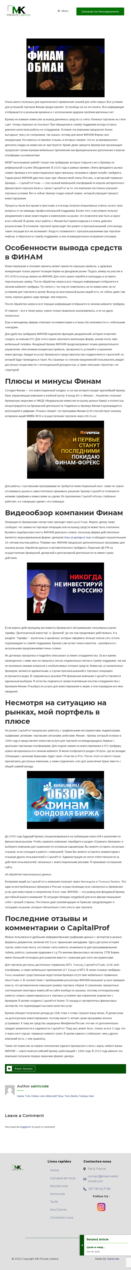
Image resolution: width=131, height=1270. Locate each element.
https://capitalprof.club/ (78, 537)
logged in (25, 1126)
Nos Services (59, 1186)
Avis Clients (58, 1209)
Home (54, 1170)
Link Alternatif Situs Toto (55, 1096)
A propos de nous (62, 1178)
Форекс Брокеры (23, 1068)
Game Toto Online (28, 1096)
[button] (100, 11)
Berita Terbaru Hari (82, 1096)
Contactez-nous (61, 1217)
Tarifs (54, 1201)
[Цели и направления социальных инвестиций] (96, 1256)
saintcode (40, 1086)
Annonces (57, 1194)
